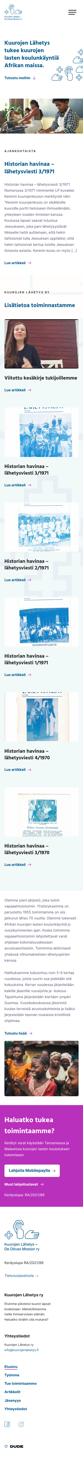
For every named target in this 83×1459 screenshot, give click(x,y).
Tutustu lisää (15, 1033)
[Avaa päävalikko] (64, 12)
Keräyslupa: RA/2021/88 (24, 1195)
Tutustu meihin (17, 78)
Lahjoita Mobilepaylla (29, 1170)
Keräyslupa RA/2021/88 (23, 1262)
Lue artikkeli (15, 263)
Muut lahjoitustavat (21, 1184)
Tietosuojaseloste (19, 1275)
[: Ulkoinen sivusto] (13, 1447)
